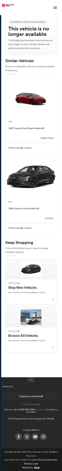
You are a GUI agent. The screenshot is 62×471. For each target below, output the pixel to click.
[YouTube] (35, 436)
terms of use (38, 459)
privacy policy (51, 459)
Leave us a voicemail (31, 396)
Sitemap (27, 463)
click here (41, 409)
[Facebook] (18, 436)
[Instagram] (43, 436)
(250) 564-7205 (43, 5)
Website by (28, 467)
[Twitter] (26, 436)
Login (35, 463)
